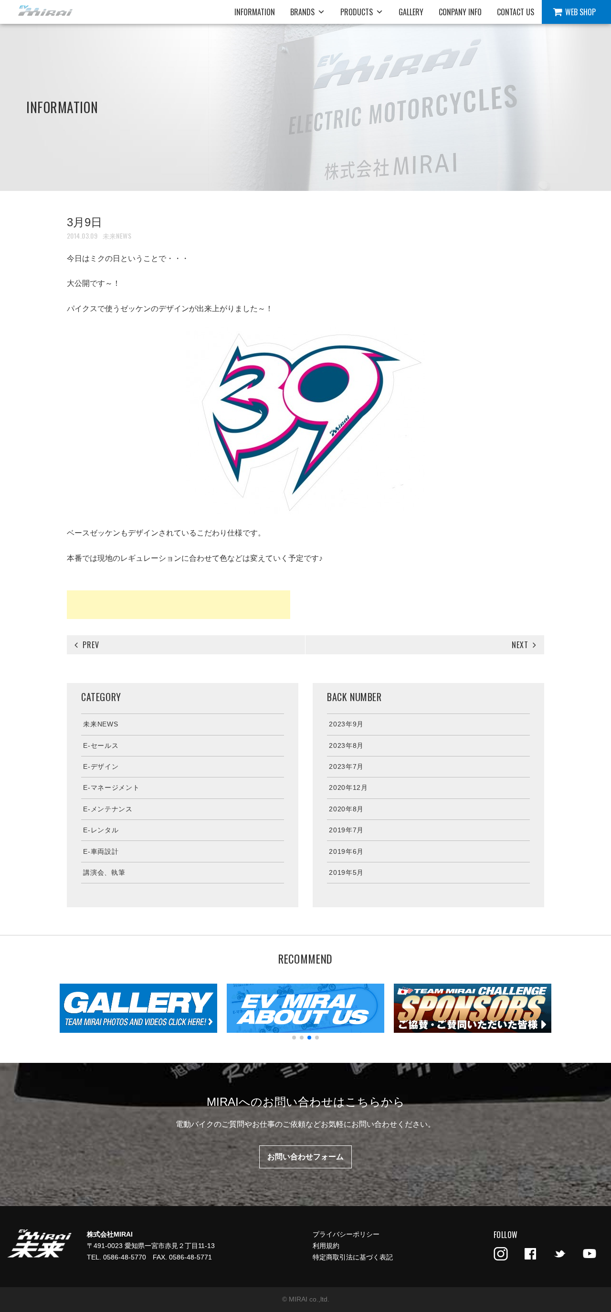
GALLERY (411, 12)
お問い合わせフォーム (305, 1157)
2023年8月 (346, 745)
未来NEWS (117, 236)
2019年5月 (346, 872)
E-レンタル (100, 830)
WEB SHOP (580, 12)
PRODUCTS (356, 12)
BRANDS (302, 12)
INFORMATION (254, 12)
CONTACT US (515, 12)
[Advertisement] (178, 604)
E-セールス (100, 745)
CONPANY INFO (460, 12)
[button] (294, 1037)
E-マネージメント (111, 787)
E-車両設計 (100, 851)
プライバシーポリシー (346, 1234)
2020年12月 (348, 787)
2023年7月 (346, 766)
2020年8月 (346, 809)
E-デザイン (100, 766)
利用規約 (326, 1245)
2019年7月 (346, 830)
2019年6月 (346, 851)
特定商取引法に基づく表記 (353, 1257)
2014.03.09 (82, 236)
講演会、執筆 (104, 872)
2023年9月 (346, 724)
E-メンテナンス (108, 809)
